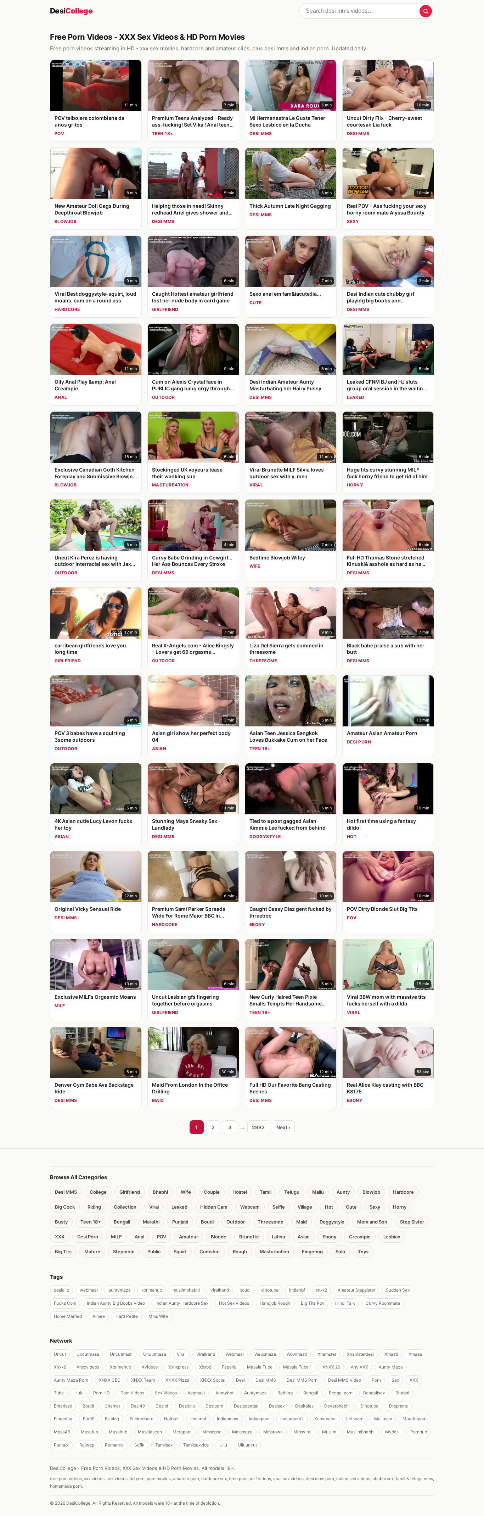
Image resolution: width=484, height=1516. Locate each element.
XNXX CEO (109, 1380)
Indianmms (227, 1418)
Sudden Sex (398, 1290)
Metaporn (182, 1431)
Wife (186, 1192)
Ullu (223, 1445)
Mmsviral (302, 1431)
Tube (59, 1392)
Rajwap (86, 1445)
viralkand (219, 1290)
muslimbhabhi (186, 1290)
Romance (114, 1445)
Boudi (207, 1222)
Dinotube (369, 1406)
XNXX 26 (331, 1367)
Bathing (285, 1392)
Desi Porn (87, 1236)
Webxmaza (265, 1354)
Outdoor (235, 1222)
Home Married (68, 1316)
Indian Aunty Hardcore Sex (182, 1303)
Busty (61, 1222)
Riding (94, 1207)
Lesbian (391, 1236)
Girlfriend (129, 1192)
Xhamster (326, 1354)
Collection (125, 1207)
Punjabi (180, 1222)
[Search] (426, 11)
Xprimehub (120, 1367)
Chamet (112, 1406)
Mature (92, 1251)
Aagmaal (196, 1392)
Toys (363, 1251)
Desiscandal (246, 1406)
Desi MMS (66, 1192)
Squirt (180, 1251)
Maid (301, 1222)
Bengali (122, 1222)
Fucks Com (65, 1303)
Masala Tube (259, 1367)
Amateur (188, 1236)
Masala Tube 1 (297, 1367)
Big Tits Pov (313, 1303)
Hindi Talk (345, 1303)
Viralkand (205, 1354)
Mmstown (273, 1431)
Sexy (375, 1207)
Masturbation (274, 1251)
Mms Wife (158, 1316)
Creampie (360, 1236)
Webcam (250, 1207)
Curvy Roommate (383, 1303)
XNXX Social (212, 1380)
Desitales (304, 1406)
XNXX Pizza (177, 1380)
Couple (212, 1192)
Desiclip (187, 1406)
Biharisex (63, 1406)
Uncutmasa (88, 1354)
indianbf (297, 1290)
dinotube (269, 1290)
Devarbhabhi (337, 1406)
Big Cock (65, 1207)
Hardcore (403, 1192)
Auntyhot (224, 1392)
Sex (395, 1380)
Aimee (98, 1316)
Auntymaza (255, 1392)
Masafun (89, 1431)
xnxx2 (321, 1290)
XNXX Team (143, 1380)
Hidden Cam (213, 1207)
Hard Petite (127, 1316)
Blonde (218, 1236)
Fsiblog (112, 1418)
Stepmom (124, 1251)
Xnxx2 (60, 1367)
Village (305, 1207)
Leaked (179, 1207)
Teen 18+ (90, 1222)
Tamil (265, 1192)
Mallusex (383, 1418)
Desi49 (138, 1406)
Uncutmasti (121, 1354)
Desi (71, 10)
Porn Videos (132, 1392)
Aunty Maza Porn (71, 1380)
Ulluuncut (247, 1445)
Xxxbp (205, 1367)
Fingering (312, 1251)
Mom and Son (372, 1222)
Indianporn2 (292, 1418)
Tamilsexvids (196, 1445)
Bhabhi (160, 1192)
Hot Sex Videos (234, 1303)
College (98, 1192)
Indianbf (198, 1418)
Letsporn (355, 1418)
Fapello (229, 1367)
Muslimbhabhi (361, 1431)
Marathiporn (415, 1418)
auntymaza (119, 1290)
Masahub (118, 1431)
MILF (116, 1236)
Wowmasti (297, 1354)
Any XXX (359, 1367)
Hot (329, 1207)
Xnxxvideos (88, 1367)
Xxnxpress (178, 1367)
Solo (340, 1251)
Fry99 (88, 1418)
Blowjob (371, 1192)
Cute (351, 1207)
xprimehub (151, 1290)
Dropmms (398, 1406)
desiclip (61, 1290)
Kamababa (325, 1418)
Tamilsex (164, 1445)
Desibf (162, 1406)
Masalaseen (150, 1431)
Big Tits (63, 1251)
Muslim (329, 1431)
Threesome (270, 1222)
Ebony (329, 1236)
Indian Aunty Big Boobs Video (116, 1303)
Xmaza (415, 1354)
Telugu (291, 1192)
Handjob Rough (275, 1303)
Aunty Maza (391, 1367)
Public (154, 1251)
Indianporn (259, 1418)
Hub (78, 1392)
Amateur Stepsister (356, 1290)
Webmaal (235, 1354)
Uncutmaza (154, 1354)
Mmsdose (211, 1431)
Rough (240, 1251)
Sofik (139, 1445)
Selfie (278, 1207)
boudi (245, 1290)
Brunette (249, 1236)
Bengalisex (374, 1392)
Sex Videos (166, 1392)
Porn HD (101, 1392)
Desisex (277, 1406)
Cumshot (209, 1251)
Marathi (151, 1222)
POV (161, 1236)
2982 (258, 1127)
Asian (304, 1236)
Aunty (343, 1192)
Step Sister (412, 1222)
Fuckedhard (141, 1418)
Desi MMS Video (344, 1380)
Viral (154, 1207)
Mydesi (392, 1431)
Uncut (60, 1354)
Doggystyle (332, 1222)
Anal (139, 1236)
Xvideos (150, 1367)
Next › (283, 1127)
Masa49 (62, 1431)
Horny (399, 1207)
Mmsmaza (242, 1431)
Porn (376, 1380)
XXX (59, 1236)
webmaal (89, 1290)
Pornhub (418, 1431)
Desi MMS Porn (302, 1380)
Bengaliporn (341, 1392)
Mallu (318, 1192)
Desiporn (214, 1406)
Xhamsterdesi (360, 1354)
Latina (278, 1236)
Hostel (239, 1192)
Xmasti (391, 1354)
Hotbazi (172, 1418)
